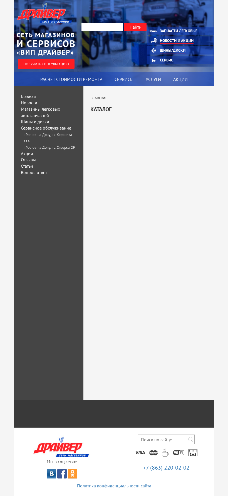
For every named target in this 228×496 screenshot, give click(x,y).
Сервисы (124, 79)
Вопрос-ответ (34, 172)
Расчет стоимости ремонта (71, 79)
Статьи (27, 166)
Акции (180, 79)
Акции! (27, 153)
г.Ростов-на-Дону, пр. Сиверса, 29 (49, 147)
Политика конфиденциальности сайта (114, 485)
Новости (29, 102)
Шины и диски (35, 121)
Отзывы (28, 159)
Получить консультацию (46, 63)
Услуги (153, 79)
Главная (28, 96)
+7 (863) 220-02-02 (166, 467)
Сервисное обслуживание (46, 128)
